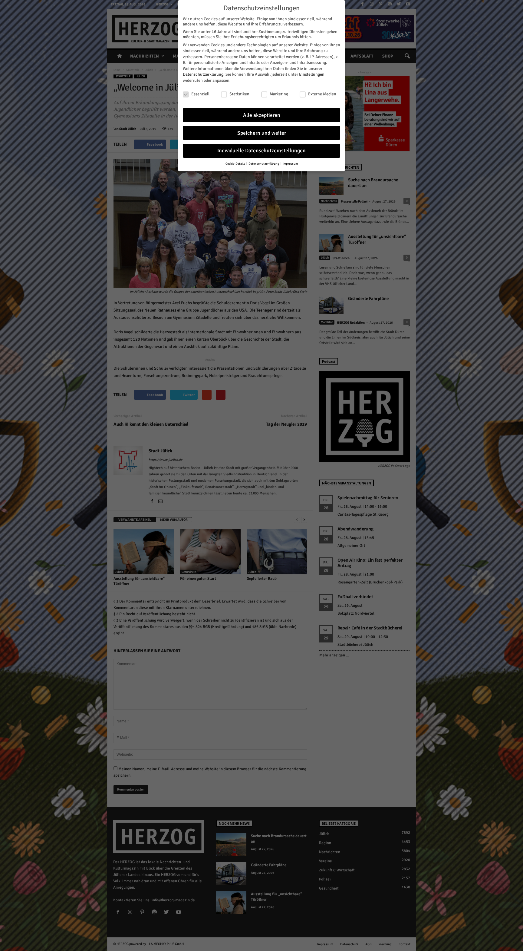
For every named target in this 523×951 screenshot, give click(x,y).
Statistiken (239, 94)
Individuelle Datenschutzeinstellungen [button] (261, 150)
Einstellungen (311, 74)
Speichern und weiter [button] (261, 133)
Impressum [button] (290, 164)
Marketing (279, 94)
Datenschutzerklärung (203, 74)
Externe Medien (322, 94)
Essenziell (200, 94)
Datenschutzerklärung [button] (264, 164)
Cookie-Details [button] (235, 164)
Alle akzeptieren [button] (261, 115)
